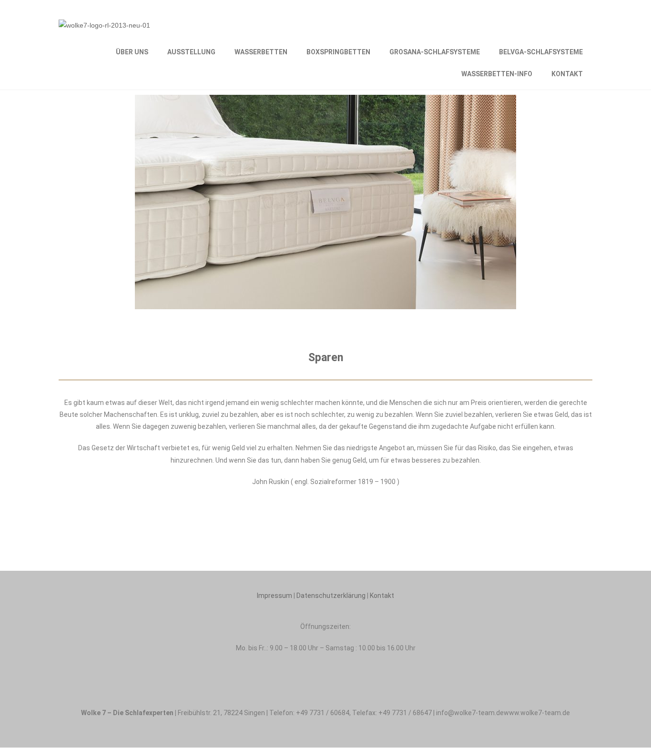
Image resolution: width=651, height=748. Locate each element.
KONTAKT (567, 74)
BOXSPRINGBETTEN (338, 52)
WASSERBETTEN (260, 52)
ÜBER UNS (132, 52)
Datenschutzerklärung (331, 595)
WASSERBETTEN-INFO (496, 74)
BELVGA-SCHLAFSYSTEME (541, 52)
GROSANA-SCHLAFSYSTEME (434, 52)
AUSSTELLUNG (191, 52)
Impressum (274, 595)
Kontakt (382, 595)
